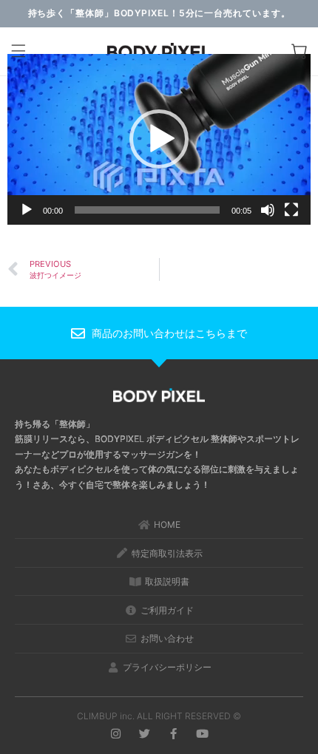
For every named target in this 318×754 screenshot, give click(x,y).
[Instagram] (115, 733)
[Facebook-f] (173, 733)
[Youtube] (202, 733)
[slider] (147, 210)
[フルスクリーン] (291, 210)
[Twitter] (144, 733)
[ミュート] (267, 210)
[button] (18, 52)
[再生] (26, 210)
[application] (159, 139)
